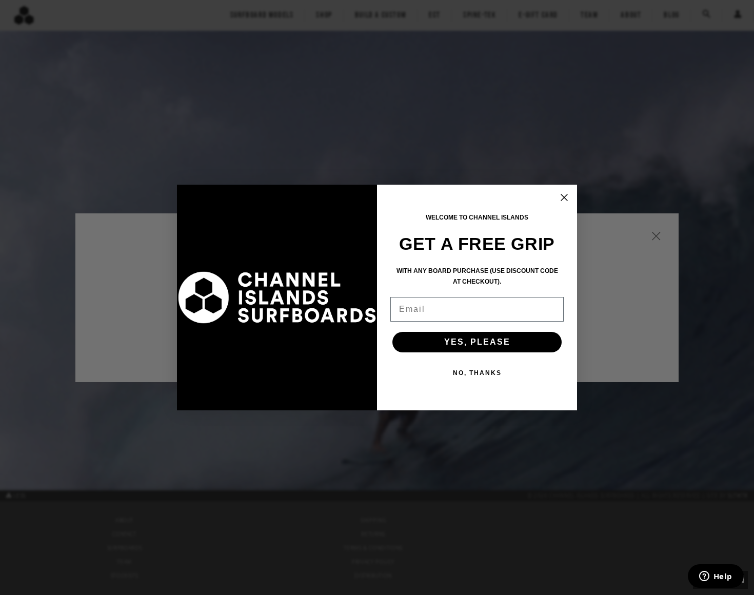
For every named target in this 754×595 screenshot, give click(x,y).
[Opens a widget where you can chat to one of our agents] (715, 577)
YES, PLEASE (477, 342)
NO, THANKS (477, 372)
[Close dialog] (564, 197)
